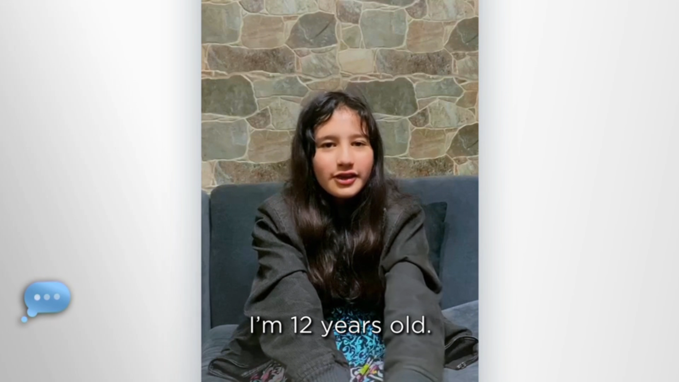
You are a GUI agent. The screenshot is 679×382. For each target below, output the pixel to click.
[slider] (346, 378)
